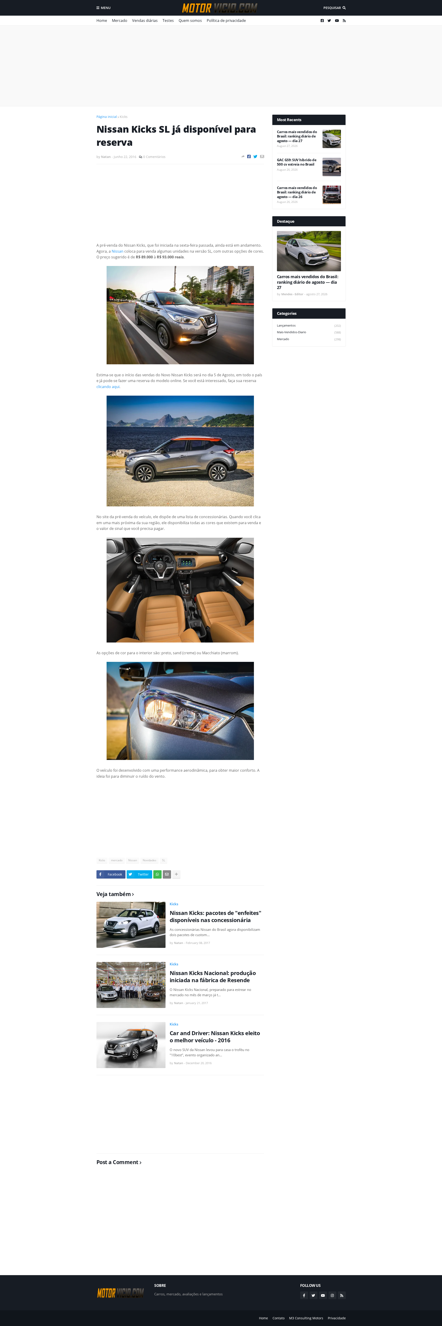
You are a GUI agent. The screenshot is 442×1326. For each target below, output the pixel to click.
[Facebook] (249, 156)
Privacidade (337, 1318)
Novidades (149, 860)
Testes (168, 20)
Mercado (119, 20)
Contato (279, 1318)
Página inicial (106, 116)
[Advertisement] (221, 66)
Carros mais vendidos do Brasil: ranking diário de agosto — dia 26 (297, 192)
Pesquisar (332, 8)
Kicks (124, 116)
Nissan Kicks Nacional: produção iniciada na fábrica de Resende (213, 976)
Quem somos (190, 20)
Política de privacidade (226, 20)
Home (101, 20)
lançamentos (309, 325)
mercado (116, 860)
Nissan (117, 251)
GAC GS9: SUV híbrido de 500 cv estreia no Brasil (297, 162)
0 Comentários (154, 157)
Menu (105, 8)
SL (163, 860)
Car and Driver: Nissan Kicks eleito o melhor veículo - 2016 (215, 1036)
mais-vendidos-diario (309, 332)
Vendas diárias (145, 20)
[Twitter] (255, 156)
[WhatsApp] (157, 874)
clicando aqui (107, 386)
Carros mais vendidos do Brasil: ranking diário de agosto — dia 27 (297, 136)
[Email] (262, 156)
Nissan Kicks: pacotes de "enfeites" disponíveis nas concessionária (215, 916)
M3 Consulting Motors (306, 1318)
